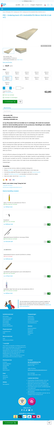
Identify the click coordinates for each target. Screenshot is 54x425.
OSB (4, 333)
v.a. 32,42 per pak (8, 241)
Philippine (30, 333)
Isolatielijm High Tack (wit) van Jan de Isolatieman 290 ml (19, 289)
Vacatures (5, 377)
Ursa (29, 334)
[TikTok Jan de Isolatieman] (26, 410)
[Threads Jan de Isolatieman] (32, 410)
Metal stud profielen (8, 340)
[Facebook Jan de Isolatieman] (21, 410)
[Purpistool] (8, 215)
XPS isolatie (6, 322)
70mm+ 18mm (7, 78)
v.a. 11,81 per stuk (8, 207)
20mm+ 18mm (7, 73)
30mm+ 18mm (17, 73)
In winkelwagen (9, 101)
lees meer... (20, 59)
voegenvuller (22, 176)
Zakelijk (5, 367)
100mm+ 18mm (37, 78)
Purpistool (6, 220)
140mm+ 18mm (7, 83)
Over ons (5, 375)
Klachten (5, 368)
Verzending (6, 365)
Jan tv (4, 378)
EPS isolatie (6, 321)
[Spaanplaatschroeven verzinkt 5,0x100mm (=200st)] (8, 250)
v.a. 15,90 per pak (8, 259)
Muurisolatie (31, 319)
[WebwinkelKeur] (32, 401)
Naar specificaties (7, 62)
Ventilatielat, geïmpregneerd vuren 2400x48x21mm (17, 271)
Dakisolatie (31, 316)
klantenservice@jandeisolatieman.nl (12, 187)
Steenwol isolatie (7, 318)
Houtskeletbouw (32, 322)
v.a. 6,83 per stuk (8, 293)
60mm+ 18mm (47, 73)
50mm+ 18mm (37, 73)
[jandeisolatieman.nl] (3, 5)
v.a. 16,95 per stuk (8, 224)
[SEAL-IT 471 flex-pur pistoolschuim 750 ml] (9, 198)
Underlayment (7, 331)
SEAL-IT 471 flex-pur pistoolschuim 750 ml (15, 202)
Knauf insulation (32, 328)
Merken (30, 326)
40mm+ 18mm (27, 73)
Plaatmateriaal (7, 329)
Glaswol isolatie (7, 319)
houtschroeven (36, 172)
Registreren (39, 4)
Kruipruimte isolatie (33, 321)
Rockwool (30, 329)
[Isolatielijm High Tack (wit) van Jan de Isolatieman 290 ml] (7, 284)
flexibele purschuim (14, 174)
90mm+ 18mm (27, 78)
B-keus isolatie (6, 324)
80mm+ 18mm (17, 78)
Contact (5, 362)
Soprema (30, 331)
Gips (4, 338)
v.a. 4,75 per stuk (8, 276)
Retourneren (6, 370)
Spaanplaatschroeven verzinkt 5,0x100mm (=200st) (17, 254)
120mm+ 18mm (46, 78)
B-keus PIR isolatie (8, 326)
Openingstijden (7, 363)
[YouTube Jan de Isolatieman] (29, 410)
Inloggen (32, 4)
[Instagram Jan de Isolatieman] (24, 410)
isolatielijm (10, 170)
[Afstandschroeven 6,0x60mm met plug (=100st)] (8, 232)
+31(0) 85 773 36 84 (7, 185)
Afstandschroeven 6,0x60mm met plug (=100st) (16, 237)
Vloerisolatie (31, 318)
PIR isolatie (6, 316)
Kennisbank (6, 384)
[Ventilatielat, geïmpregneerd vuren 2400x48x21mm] (8, 267)
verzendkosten (8, 92)
